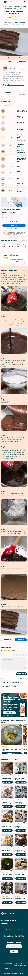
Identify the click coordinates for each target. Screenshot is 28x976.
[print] (3, 58)
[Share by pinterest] (9, 58)
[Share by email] (25, 58)
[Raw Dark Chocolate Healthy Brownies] (7, 797)
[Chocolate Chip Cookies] (21, 869)
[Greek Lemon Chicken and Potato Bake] (11, 740)
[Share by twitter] (20, 58)
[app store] (19, 936)
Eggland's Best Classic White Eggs (21, 159)
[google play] (9, 936)
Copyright (8, 968)
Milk (18, 178)
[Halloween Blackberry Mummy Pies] (21, 821)
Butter (19, 116)
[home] (8, 2)
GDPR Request (8, 963)
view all (24, 721)
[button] (2, 2)
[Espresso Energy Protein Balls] (21, 773)
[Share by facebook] (14, 58)
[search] (22, 2)
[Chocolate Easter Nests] (7, 893)
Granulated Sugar (20, 123)
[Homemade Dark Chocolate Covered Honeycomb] (7, 821)
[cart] (25, 2)
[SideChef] (7, 914)
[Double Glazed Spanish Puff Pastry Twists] (7, 845)
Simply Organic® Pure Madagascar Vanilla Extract (22, 138)
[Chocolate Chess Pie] (7, 869)
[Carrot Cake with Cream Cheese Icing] (21, 893)
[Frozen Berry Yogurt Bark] (21, 797)
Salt (18, 166)
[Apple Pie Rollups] (7, 773)
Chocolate (20, 190)
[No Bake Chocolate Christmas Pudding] (21, 845)
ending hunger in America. (15, 234)
